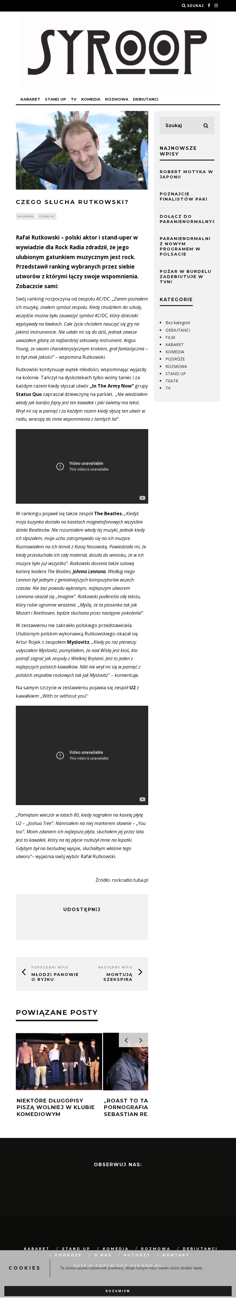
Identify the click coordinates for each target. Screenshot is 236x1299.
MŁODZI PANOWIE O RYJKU (55, 977)
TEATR (171, 381)
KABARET (30, 99)
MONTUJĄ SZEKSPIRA (118, 977)
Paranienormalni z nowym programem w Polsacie (185, 246)
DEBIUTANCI (145, 99)
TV (74, 99)
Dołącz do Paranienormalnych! (191, 219)
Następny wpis (115, 967)
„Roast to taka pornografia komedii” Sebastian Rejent (54, 1107)
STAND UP (55, 99)
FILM (170, 337)
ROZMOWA (116, 99)
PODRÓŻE (175, 359)
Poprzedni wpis (49, 967)
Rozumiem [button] (118, 1291)
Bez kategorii (177, 322)
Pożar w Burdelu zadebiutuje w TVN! (186, 276)
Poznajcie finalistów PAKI (184, 196)
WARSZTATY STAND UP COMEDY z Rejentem (139, 1104)
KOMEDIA (90, 99)
